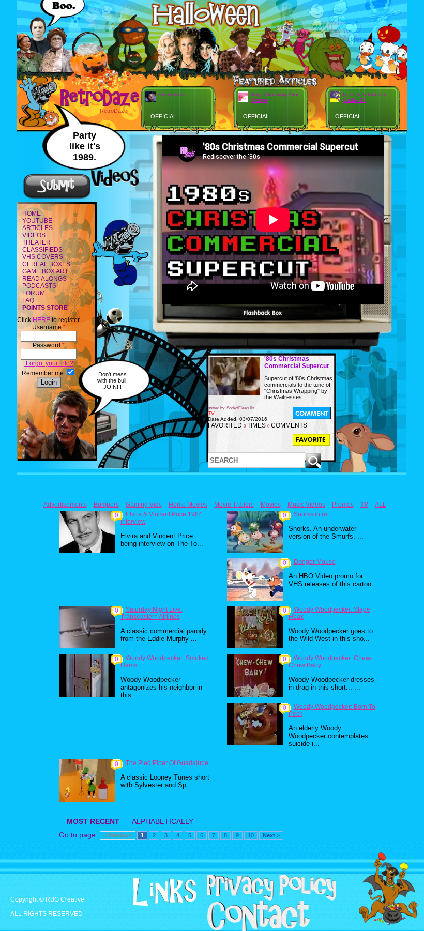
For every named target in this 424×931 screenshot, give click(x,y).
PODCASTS (39, 285)
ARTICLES (37, 228)
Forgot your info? (48, 363)
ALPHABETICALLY (162, 821)
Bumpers (106, 504)
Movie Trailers (234, 504)
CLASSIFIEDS (42, 249)
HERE (41, 320)
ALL (380, 504)
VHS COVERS (42, 257)
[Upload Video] (56, 197)
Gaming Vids (144, 504)
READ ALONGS (44, 278)
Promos (343, 504)
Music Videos (306, 504)
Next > (271, 835)
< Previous (117, 835)
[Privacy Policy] (258, 898)
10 (251, 835)
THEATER (36, 242)
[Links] (151, 892)
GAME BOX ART (45, 271)
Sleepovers (171, 94)
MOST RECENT (93, 821)
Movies (271, 504)
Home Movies (188, 504)
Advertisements (65, 504)
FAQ (28, 300)
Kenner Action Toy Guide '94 (364, 97)
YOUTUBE (37, 220)
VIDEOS (34, 235)
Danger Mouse (315, 562)
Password (49, 345)
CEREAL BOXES (46, 264)
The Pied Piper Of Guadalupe (167, 763)
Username (49, 327)
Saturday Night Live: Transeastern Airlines (151, 613)
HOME (31, 213)
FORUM (33, 293)
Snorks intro (310, 514)
